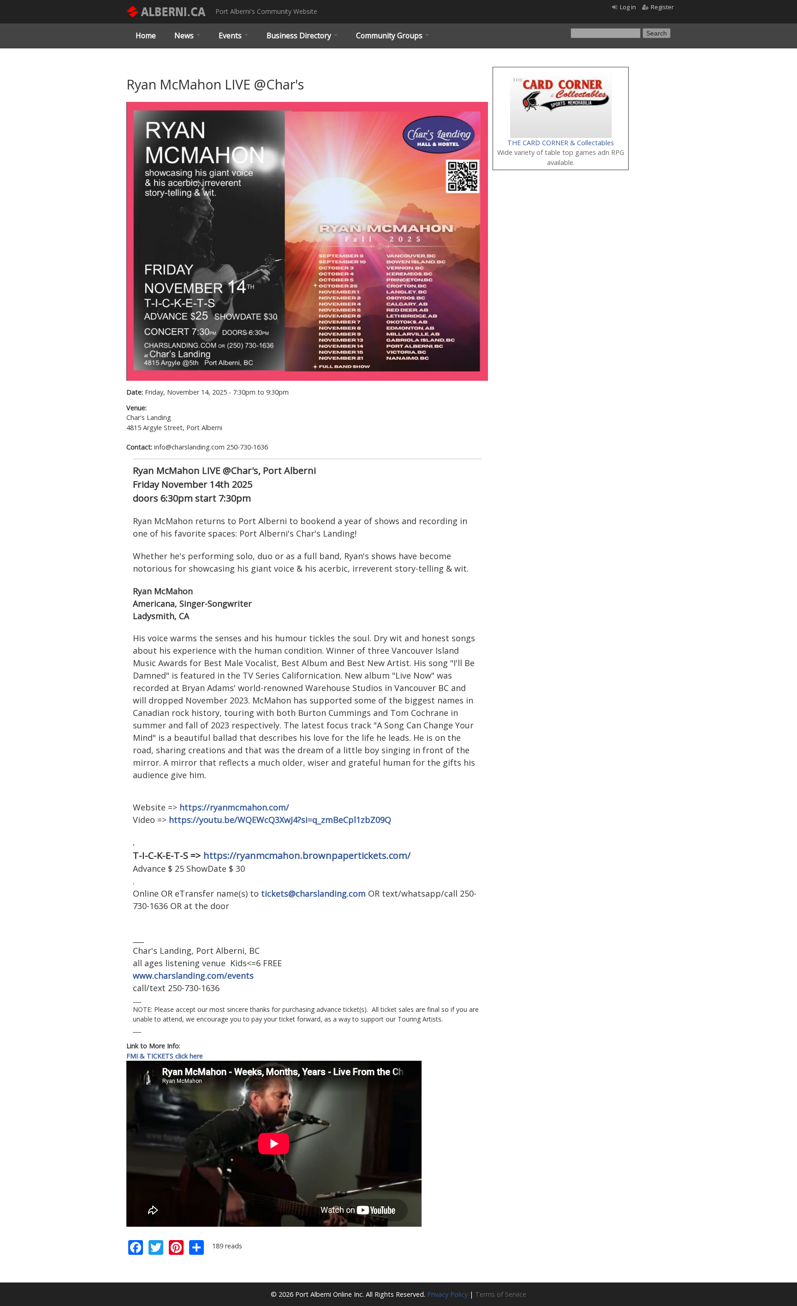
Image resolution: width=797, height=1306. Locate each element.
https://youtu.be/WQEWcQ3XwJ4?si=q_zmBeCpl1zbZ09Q (280, 819)
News (185, 35)
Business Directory (300, 35)
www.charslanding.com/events (193, 975)
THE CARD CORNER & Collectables (560, 142)
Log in (628, 7)
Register (662, 7)
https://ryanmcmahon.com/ (234, 807)
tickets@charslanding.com (313, 893)
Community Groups (390, 35)
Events (231, 35)
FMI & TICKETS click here (164, 1056)
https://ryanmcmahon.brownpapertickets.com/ (306, 855)
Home (146, 35)
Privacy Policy (447, 1294)
